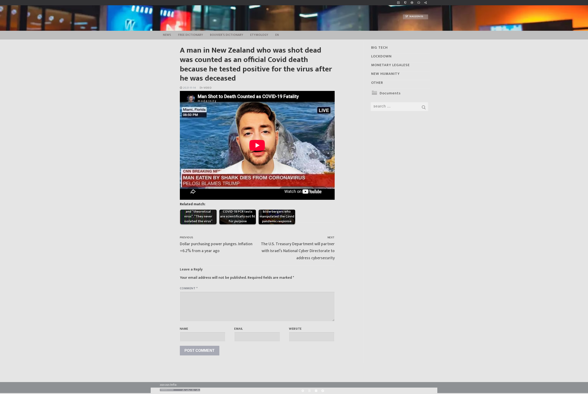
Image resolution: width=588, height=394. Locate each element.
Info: (173, 384)
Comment (189, 288)
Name (184, 328)
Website (295, 328)
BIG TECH (379, 48)
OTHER (377, 83)
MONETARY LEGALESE (390, 65)
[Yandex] (316, 390)
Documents (390, 93)
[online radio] (418, 2)
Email (238, 328)
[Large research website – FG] (425, 2)
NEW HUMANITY (385, 74)
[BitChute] (309, 390)
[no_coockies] (405, 2)
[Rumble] (302, 390)
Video (207, 88)
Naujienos (416, 16)
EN (277, 34)
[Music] (398, 2)
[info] (412, 2)
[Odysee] (323, 390)
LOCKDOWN (381, 56)
